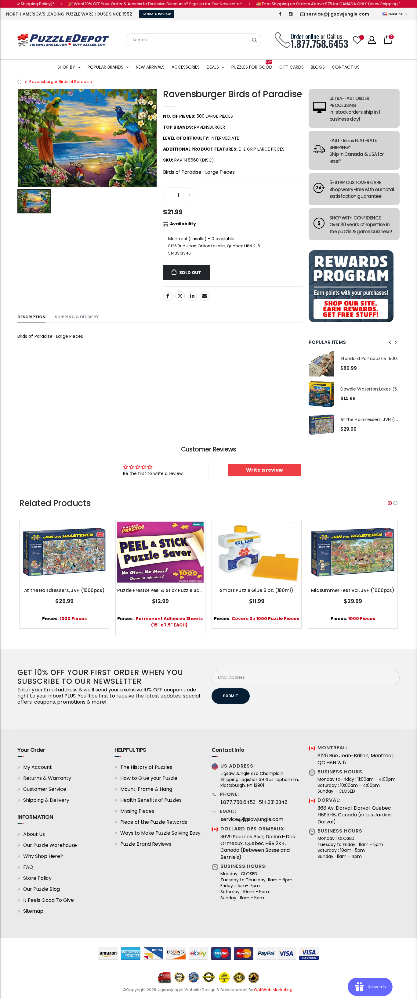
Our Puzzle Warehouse (50, 845)
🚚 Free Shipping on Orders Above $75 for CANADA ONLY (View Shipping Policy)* (318, 4)
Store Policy (37, 878)
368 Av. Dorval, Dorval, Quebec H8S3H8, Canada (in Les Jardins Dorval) (354, 815)
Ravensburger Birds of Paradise (232, 94)
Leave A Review (157, 14)
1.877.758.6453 (238, 802)
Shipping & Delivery (46, 800)
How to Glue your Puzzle (148, 778)
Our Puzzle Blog (41, 889)
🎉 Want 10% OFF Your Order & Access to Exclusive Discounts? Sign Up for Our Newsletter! (139, 4)
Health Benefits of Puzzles (151, 800)
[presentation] (390, 342)
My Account (37, 767)
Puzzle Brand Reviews (145, 843)
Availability (183, 224)
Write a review (264, 469)
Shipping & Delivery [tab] (77, 317)
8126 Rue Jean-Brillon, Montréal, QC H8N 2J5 (355, 759)
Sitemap (33, 911)
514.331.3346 (273, 802)
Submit (230, 696)
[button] (390, 503)
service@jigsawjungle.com (337, 14)
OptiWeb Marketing (273, 990)
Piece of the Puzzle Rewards (153, 822)
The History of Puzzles (146, 767)
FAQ (28, 867)
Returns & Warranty (47, 778)
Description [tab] (31, 317)
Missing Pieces (137, 811)
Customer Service (44, 789)
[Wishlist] (357, 40)
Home (19, 81)
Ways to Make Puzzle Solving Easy (160, 833)
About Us (34, 834)
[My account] (371, 40)
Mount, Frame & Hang (146, 789)
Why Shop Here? (43, 856)
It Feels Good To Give (48, 900)
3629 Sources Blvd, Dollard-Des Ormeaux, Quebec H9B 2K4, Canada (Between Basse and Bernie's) (257, 847)
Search (254, 40)
